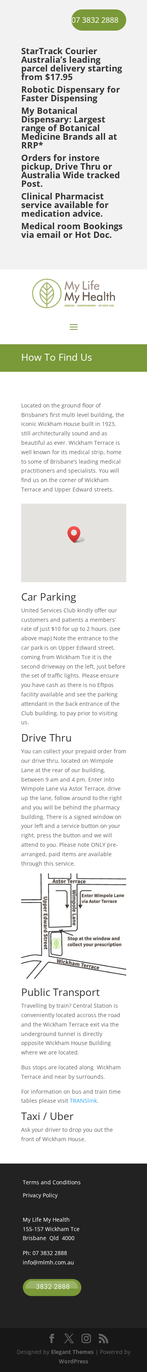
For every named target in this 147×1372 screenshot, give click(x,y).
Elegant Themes (72, 1352)
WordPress (73, 1361)
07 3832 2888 (94, 20)
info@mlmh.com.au (48, 1262)
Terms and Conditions (52, 1182)
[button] (76, 534)
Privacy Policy (40, 1195)
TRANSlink (83, 1100)
